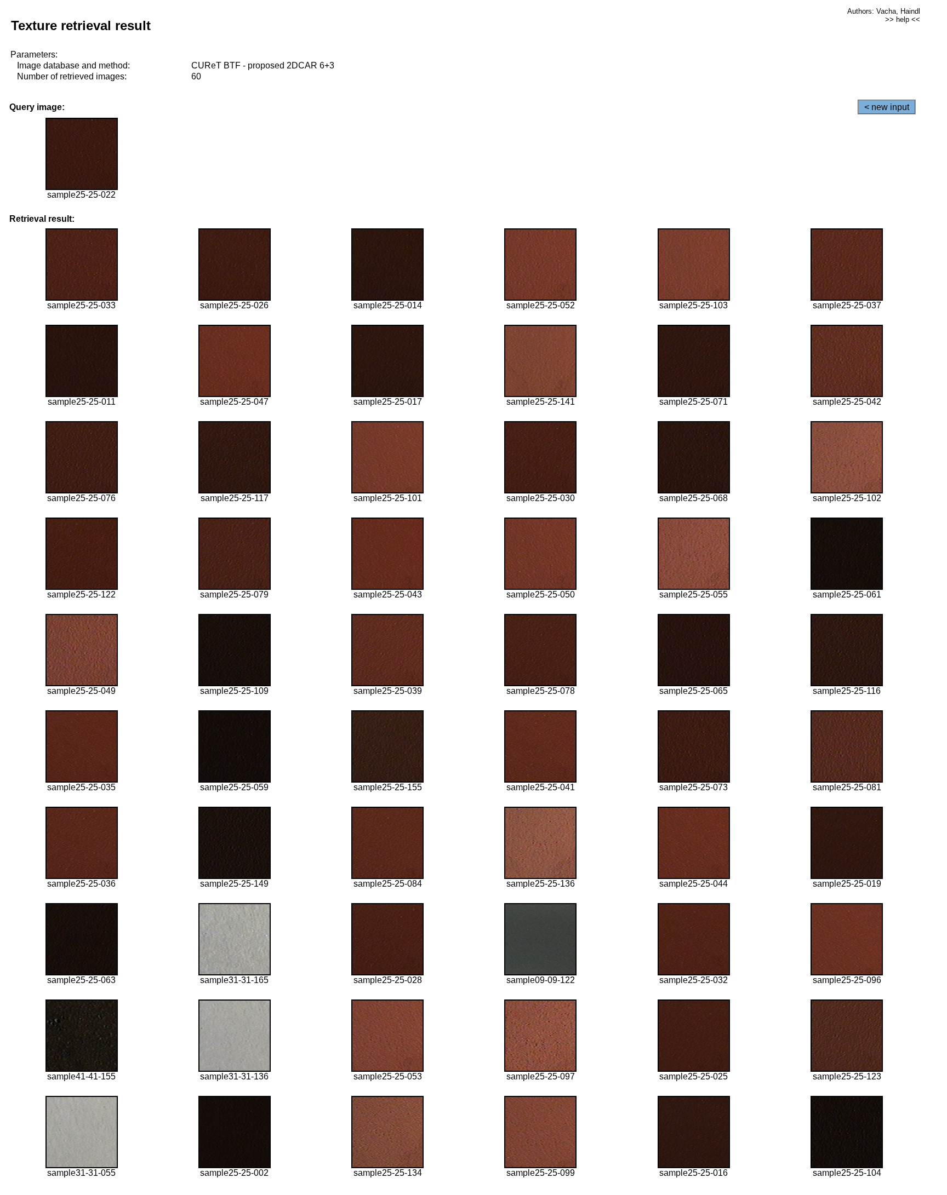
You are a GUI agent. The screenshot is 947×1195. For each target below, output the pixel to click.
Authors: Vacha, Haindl (883, 11)
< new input (886, 107)
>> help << (902, 19)
